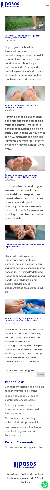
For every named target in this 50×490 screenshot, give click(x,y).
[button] (44, 484)
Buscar (41, 375)
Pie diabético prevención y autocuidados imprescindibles (24, 245)
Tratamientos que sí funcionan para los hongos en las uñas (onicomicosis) (23, 319)
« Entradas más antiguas (19, 370)
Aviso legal (12, 474)
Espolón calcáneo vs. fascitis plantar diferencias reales (22, 106)
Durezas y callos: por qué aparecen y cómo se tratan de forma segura (22, 176)
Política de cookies (32, 474)
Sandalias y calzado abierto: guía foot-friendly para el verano (23, 36)
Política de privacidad (20, 478)
